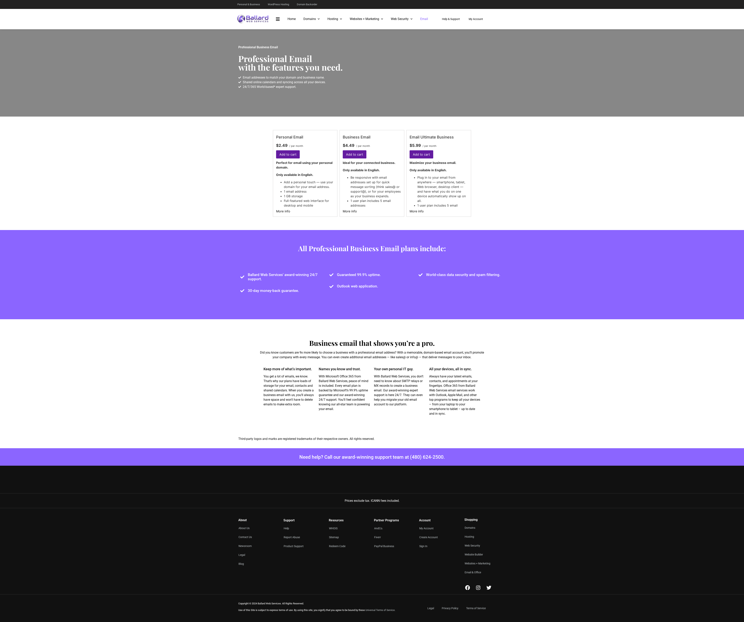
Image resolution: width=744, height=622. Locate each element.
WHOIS (333, 528)
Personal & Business (248, 4)
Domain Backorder (307, 4)
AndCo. (378, 528)
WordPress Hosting (278, 4)
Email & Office (473, 572)
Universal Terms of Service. (380, 610)
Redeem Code (337, 546)
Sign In (423, 546)
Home (292, 19)
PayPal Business (384, 546)
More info (283, 211)
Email (424, 19)
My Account (426, 528)
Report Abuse (292, 537)
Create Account (428, 537)
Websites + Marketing (364, 19)
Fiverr (377, 537)
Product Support (294, 546)
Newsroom (245, 546)
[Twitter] (489, 587)
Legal (242, 554)
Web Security (400, 19)
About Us (244, 528)
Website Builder (474, 554)
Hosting (332, 19)
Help (286, 528)
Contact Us (245, 537)
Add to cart (287, 154)
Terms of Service (476, 608)
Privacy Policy (450, 608)
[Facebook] (467, 587)
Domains (309, 19)
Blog (241, 563)
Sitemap (334, 537)
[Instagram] (478, 587)
